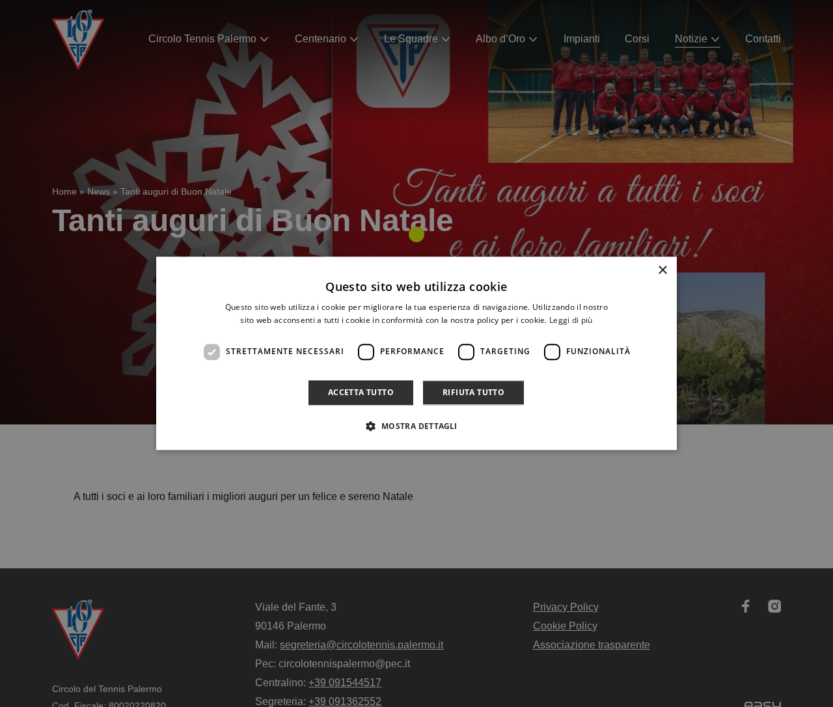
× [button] (662, 270)
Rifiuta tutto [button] (473, 392)
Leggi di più (571, 320)
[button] (416, 426)
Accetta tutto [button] (361, 392)
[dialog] (416, 353)
